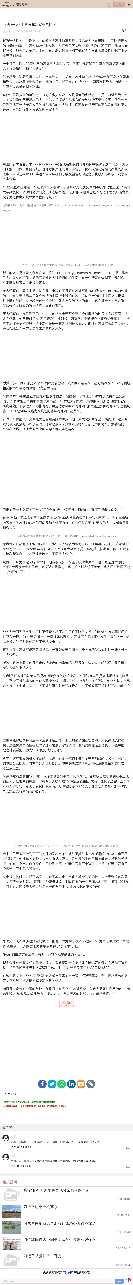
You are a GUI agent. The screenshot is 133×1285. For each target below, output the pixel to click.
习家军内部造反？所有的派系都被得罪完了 (60, 1223)
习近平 (68, 1272)
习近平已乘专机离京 (41, 1207)
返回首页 (118, 4)
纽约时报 (8, 31)
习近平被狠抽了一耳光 (43, 1256)
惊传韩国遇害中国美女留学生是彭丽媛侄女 (60, 1239)
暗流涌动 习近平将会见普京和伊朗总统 (57, 1190)
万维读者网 (20, 4)
